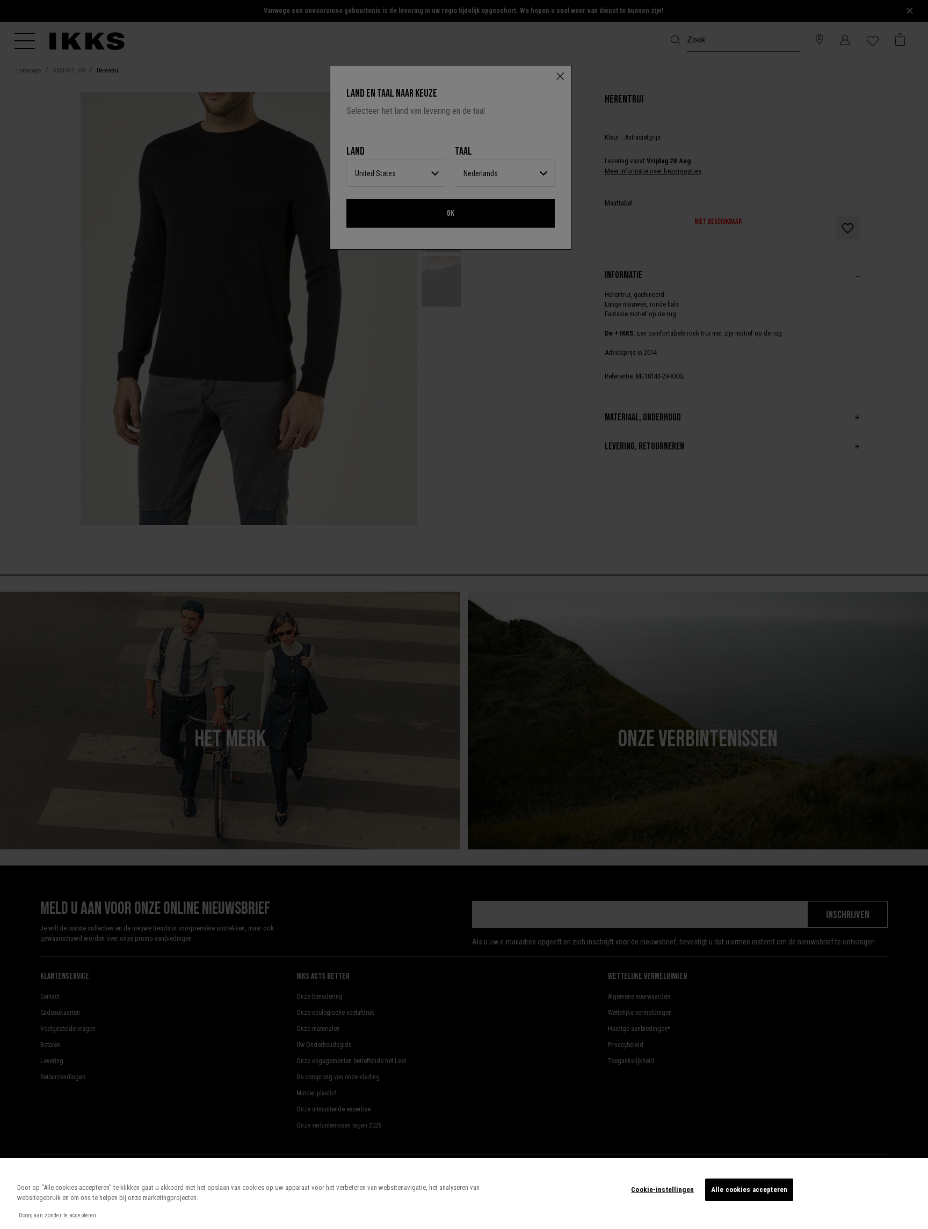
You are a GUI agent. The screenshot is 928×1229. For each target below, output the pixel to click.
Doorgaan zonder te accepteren (57, 1215)
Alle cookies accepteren (749, 1190)
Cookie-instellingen (662, 1190)
